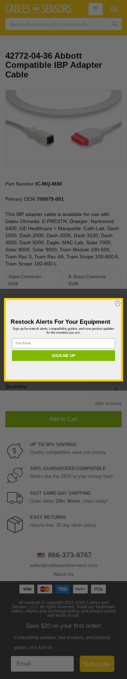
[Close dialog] (117, 303)
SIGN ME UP (63, 355)
